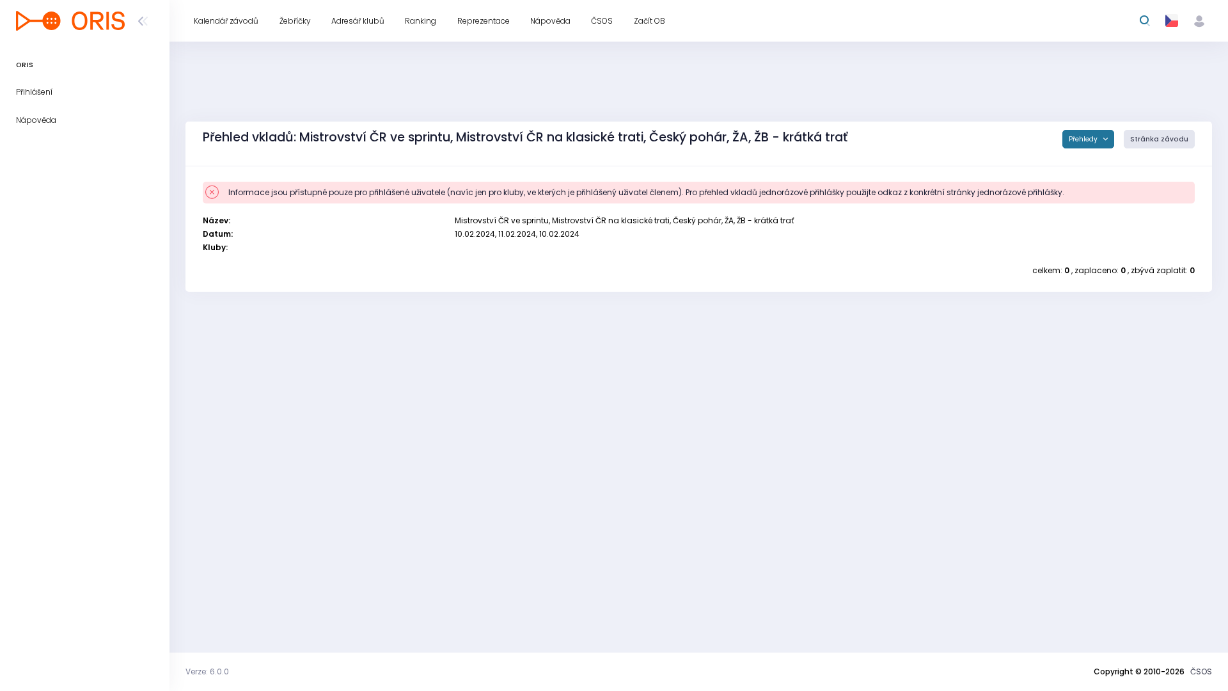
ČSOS (1201, 671)
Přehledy (1084, 139)
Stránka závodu (1159, 139)
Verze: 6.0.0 (207, 671)
